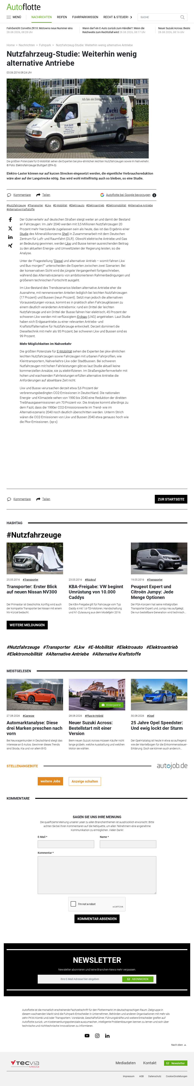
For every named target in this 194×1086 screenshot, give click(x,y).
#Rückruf (90, 579)
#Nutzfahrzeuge (34, 535)
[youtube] (87, 1035)
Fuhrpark (45, 45)
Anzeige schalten (85, 781)
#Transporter (30, 579)
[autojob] (172, 765)
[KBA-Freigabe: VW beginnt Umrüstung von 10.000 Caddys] (97, 558)
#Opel (150, 715)
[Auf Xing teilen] (10, 245)
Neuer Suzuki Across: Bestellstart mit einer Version (91, 728)
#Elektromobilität (24, 654)
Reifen (62, 17)
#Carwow (28, 715)
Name (103, 836)
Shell (65, 234)
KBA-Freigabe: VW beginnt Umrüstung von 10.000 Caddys (96, 592)
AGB (141, 1076)
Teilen (46, 195)
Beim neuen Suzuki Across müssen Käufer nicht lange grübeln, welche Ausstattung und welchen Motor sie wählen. (97, 744)
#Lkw (78, 647)
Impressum (129, 1076)
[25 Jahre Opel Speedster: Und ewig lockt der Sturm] (159, 695)
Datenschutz (154, 1076)
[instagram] (97, 1035)
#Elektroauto (129, 647)
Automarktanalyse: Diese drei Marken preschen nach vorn (34, 728)
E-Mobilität (64, 351)
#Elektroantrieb (162, 647)
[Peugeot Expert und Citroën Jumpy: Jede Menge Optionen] (159, 558)
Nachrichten (41, 17)
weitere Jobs (50, 781)
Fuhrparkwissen (85, 17)
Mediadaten (126, 1063)
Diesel (58, 261)
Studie (24, 234)
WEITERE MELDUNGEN (27, 625)
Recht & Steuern (116, 17)
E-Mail (41, 836)
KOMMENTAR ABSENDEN (97, 919)
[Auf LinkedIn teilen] (10, 236)
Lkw (68, 243)
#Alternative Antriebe (67, 654)
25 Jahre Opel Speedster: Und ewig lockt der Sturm (157, 725)
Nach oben (177, 1045)
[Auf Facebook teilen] (10, 219)
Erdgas (82, 317)
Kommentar (45, 852)
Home (11, 45)
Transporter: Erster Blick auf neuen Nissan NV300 (32, 589)
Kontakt (149, 1063)
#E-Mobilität (100, 647)
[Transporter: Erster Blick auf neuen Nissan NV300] (35, 558)
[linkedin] (107, 1035)
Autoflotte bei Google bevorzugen (128, 195)
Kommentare (22, 195)
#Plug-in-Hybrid (94, 715)
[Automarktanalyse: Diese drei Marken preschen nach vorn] (35, 695)
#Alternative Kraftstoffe (116, 654)
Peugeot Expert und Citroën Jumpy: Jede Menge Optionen (152, 592)
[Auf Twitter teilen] (10, 228)
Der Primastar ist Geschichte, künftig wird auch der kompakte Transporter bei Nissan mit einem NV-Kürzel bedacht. (34, 608)
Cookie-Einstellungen (176, 1076)
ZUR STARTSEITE (171, 499)
